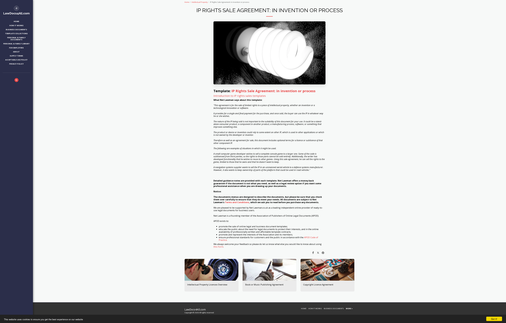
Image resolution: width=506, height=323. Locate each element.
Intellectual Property (200, 2)
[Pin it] (323, 252)
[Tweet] (318, 252)
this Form (218, 246)
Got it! (494, 318)
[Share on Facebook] (313, 252)
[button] (16, 80)
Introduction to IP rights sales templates (239, 96)
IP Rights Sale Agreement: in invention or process (273, 90)
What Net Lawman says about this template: (237, 100)
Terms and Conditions (237, 202)
